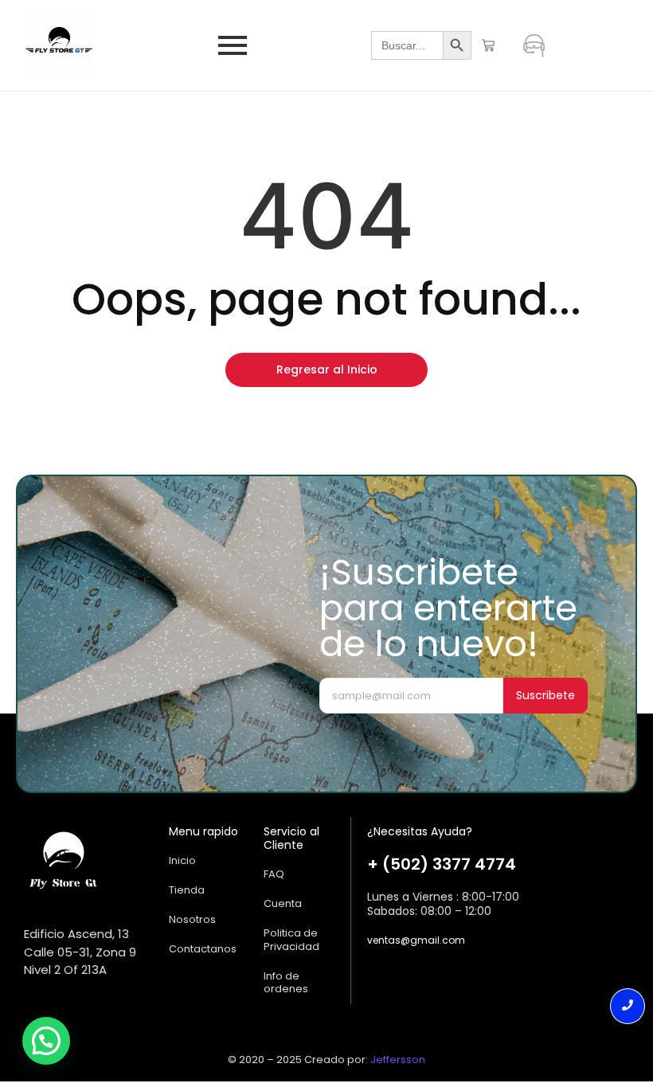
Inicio (182, 860)
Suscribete (545, 695)
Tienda (187, 889)
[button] (46, 1041)
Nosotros (192, 919)
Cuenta (283, 903)
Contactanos (203, 948)
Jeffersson (397, 1059)
